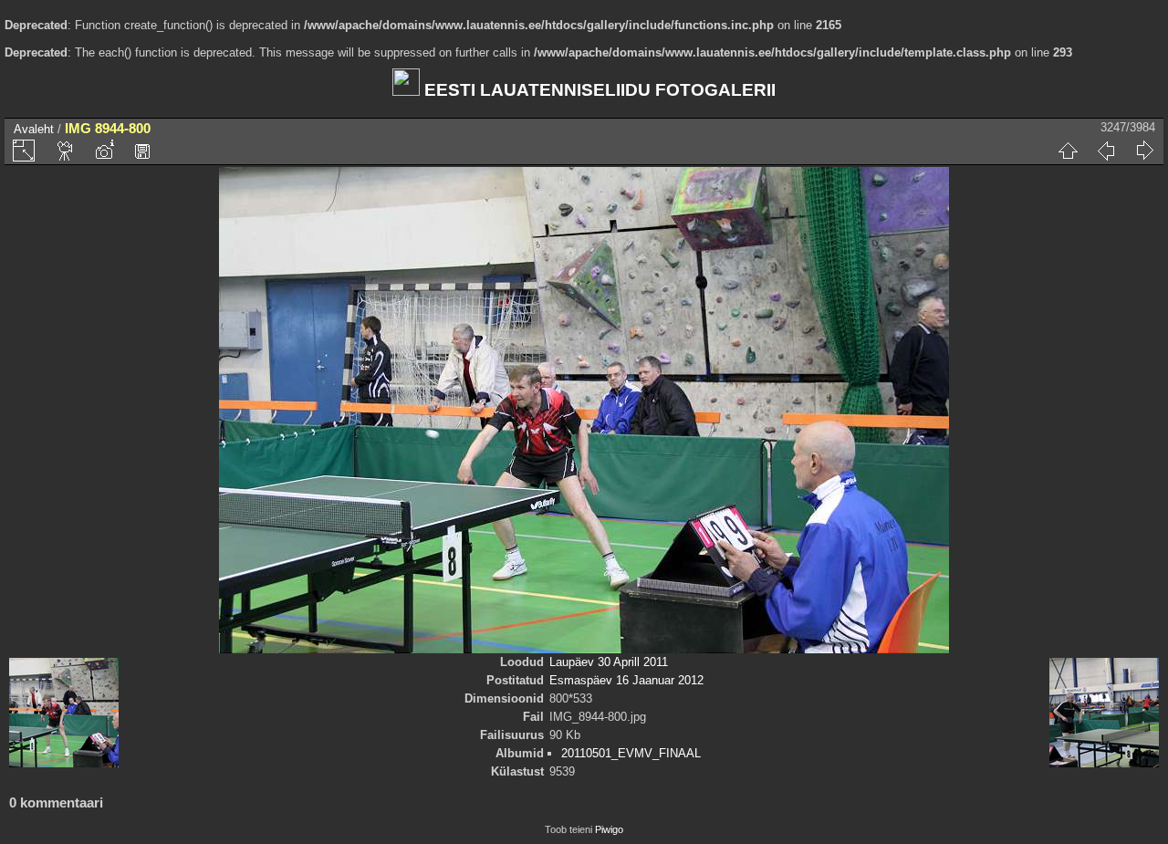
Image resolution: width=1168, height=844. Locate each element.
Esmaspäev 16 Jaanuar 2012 (626, 680)
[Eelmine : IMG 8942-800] (1106, 150)
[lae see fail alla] (142, 150)
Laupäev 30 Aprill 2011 (608, 662)
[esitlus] (66, 150)
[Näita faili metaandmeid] (104, 150)
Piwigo (609, 829)
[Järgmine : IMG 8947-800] (1144, 150)
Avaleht (34, 129)
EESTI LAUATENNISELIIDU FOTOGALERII (598, 89)
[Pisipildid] (1067, 150)
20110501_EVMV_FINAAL (631, 753)
